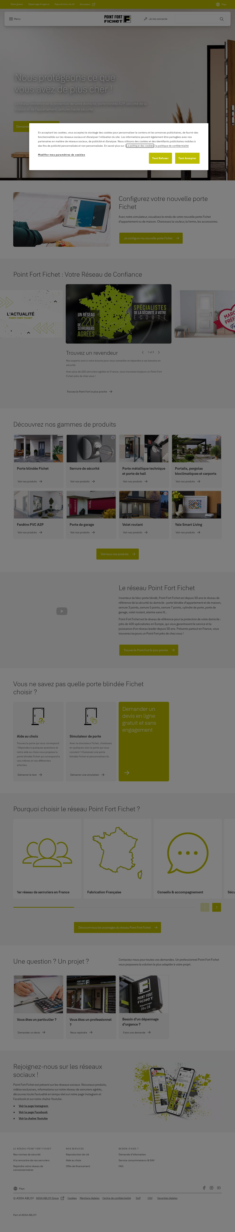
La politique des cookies (140, 145)
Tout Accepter (187, 158)
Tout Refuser (160, 158)
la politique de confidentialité (172, 145)
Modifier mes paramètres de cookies (61, 154)
